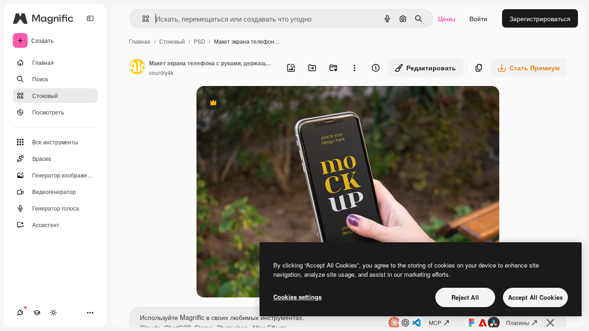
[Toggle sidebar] (90, 18)
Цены (447, 18)
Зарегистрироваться (540, 18)
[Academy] (36, 312)
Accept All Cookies (535, 297)
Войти (478, 18)
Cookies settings (297, 296)
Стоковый (172, 41)
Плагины (517, 322)
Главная (139, 41)
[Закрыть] (550, 322)
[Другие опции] (354, 67)
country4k (161, 72)
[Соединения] (20, 312)
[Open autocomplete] (142, 18)
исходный (258, 103)
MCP (435, 322)
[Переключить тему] (53, 312)
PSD (199, 41)
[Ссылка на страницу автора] (137, 67)
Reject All (465, 297)
